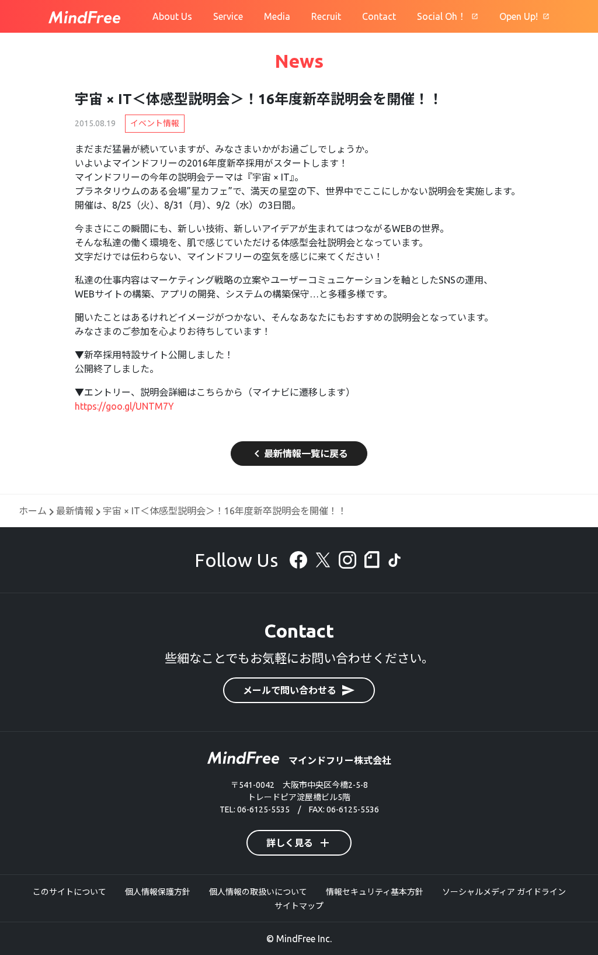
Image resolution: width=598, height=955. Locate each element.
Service (228, 16)
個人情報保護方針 (157, 892)
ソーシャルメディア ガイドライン (504, 892)
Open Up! (518, 16)
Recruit (326, 16)
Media (277, 16)
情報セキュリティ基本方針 (374, 892)
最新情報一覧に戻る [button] (299, 454)
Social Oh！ (442, 16)
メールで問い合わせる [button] (299, 690)
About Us (172, 16)
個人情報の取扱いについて (258, 892)
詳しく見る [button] (299, 843)
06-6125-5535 (263, 809)
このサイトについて (69, 892)
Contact (379, 16)
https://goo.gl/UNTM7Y (124, 406)
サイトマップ (299, 906)
